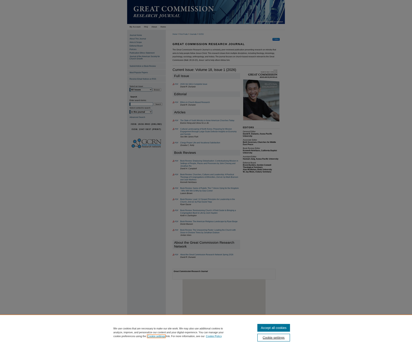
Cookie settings (156, 336)
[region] (206, 332)
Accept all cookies (273, 328)
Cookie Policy (214, 336)
